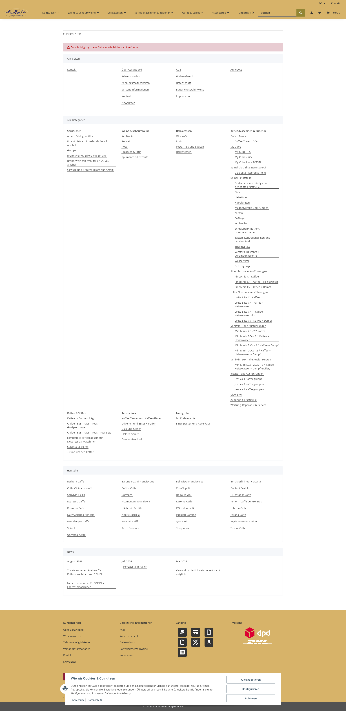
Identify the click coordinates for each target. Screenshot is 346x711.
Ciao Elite (236, 394)
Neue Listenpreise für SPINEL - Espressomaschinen (85, 585)
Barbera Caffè (75, 481)
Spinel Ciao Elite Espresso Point (249, 167)
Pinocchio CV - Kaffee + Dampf (253, 287)
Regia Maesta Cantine (243, 521)
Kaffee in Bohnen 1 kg (80, 418)
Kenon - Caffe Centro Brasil (246, 501)
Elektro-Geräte (130, 434)
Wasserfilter (242, 261)
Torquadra (182, 528)
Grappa (71, 150)
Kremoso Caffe (76, 508)
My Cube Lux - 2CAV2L (248, 162)
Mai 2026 (181, 561)
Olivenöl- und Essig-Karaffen (139, 423)
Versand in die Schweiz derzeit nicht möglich (198, 572)
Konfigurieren (250, 688)
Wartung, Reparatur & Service (248, 405)
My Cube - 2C (243, 152)
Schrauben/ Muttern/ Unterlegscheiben (247, 230)
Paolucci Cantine (186, 514)
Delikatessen (183, 152)
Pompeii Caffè (130, 521)
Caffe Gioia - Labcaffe (80, 488)
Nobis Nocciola (131, 514)
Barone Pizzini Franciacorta (138, 481)
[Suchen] (300, 13)
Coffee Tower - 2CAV (247, 141)
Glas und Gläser (131, 428)
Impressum (77, 699)
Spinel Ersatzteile (240, 178)
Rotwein (126, 141)
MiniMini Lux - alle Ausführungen (250, 359)
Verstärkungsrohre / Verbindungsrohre (247, 253)
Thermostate (242, 246)
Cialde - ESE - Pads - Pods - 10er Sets (89, 432)
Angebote (236, 69)
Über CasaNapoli (132, 69)
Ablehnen (251, 698)
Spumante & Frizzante (135, 157)
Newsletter (128, 103)
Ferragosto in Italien (135, 566)
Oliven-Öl (181, 136)
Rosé (124, 146)
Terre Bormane (131, 528)
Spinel (71, 528)
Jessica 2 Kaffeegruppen (249, 384)
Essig (179, 141)
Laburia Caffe (238, 508)
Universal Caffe (76, 534)
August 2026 (74, 561)
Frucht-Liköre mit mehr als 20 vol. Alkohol (87, 143)
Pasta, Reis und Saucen (190, 146)
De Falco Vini (183, 494)
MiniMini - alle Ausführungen (248, 326)
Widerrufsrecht (185, 76)
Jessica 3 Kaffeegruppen (249, 389)
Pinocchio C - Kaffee (247, 276)
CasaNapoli (183, 488)
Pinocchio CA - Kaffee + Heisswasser (256, 281)
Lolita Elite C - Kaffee (247, 297)
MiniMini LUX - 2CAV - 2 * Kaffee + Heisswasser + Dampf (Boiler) (255, 366)
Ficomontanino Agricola (136, 501)
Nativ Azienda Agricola (80, 514)
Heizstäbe (241, 197)
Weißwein (128, 136)
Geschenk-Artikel (132, 439)
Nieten (239, 213)
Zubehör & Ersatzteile (243, 399)
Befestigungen (243, 266)
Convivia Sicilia (76, 494)
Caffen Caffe (129, 488)
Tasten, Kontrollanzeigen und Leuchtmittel (252, 239)
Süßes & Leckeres (77, 446)
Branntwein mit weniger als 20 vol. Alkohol (88, 162)
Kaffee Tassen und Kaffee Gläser (141, 418)
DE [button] (320, 3)
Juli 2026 (127, 561)
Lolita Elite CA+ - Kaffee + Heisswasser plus (250, 313)
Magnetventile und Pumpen (252, 207)
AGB (178, 69)
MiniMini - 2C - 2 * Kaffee (250, 331)
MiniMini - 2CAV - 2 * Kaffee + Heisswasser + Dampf (253, 352)
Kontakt (335, 3)
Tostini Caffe (238, 528)
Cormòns (127, 494)
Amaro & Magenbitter (80, 136)
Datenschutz (95, 699)
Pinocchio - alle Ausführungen (248, 271)
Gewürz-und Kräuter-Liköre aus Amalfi (90, 169)
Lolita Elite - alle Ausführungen (249, 292)
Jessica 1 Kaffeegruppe (248, 379)
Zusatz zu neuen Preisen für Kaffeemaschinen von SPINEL (84, 572)
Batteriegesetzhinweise (190, 89)
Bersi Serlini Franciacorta (245, 481)
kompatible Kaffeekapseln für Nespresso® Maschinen (85, 439)
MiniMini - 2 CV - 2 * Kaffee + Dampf (257, 345)
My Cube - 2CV (243, 157)
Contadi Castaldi (240, 488)
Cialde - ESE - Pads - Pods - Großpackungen (83, 425)
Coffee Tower (238, 136)
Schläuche (241, 223)
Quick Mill (182, 521)
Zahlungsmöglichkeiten (136, 83)
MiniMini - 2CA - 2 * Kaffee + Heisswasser (252, 338)
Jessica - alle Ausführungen (246, 373)
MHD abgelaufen (186, 418)
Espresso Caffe (76, 501)
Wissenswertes (131, 76)
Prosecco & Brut (131, 152)
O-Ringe (240, 218)
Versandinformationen (135, 89)
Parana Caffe (238, 514)
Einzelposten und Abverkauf (193, 423)
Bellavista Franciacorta (189, 481)
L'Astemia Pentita (132, 508)
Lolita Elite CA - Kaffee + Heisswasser (249, 304)
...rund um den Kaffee (80, 452)
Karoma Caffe (184, 501)
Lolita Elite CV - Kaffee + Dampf (253, 320)
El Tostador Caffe (240, 494)
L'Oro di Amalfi (185, 508)
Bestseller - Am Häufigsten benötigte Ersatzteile (251, 185)
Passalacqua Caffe (78, 521)
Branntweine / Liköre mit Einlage (87, 155)
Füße (238, 192)
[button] (312, 12)
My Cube (235, 146)
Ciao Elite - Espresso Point (250, 172)
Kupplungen (242, 202)
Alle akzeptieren (251, 679)
